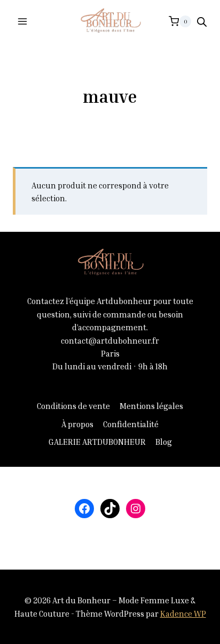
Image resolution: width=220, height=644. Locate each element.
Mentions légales (151, 406)
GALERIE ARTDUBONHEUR (97, 441)
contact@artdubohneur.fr (110, 340)
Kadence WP (183, 613)
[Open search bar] (202, 21)
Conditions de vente (73, 406)
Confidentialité (131, 424)
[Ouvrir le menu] (23, 21)
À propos (77, 424)
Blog (163, 441)
